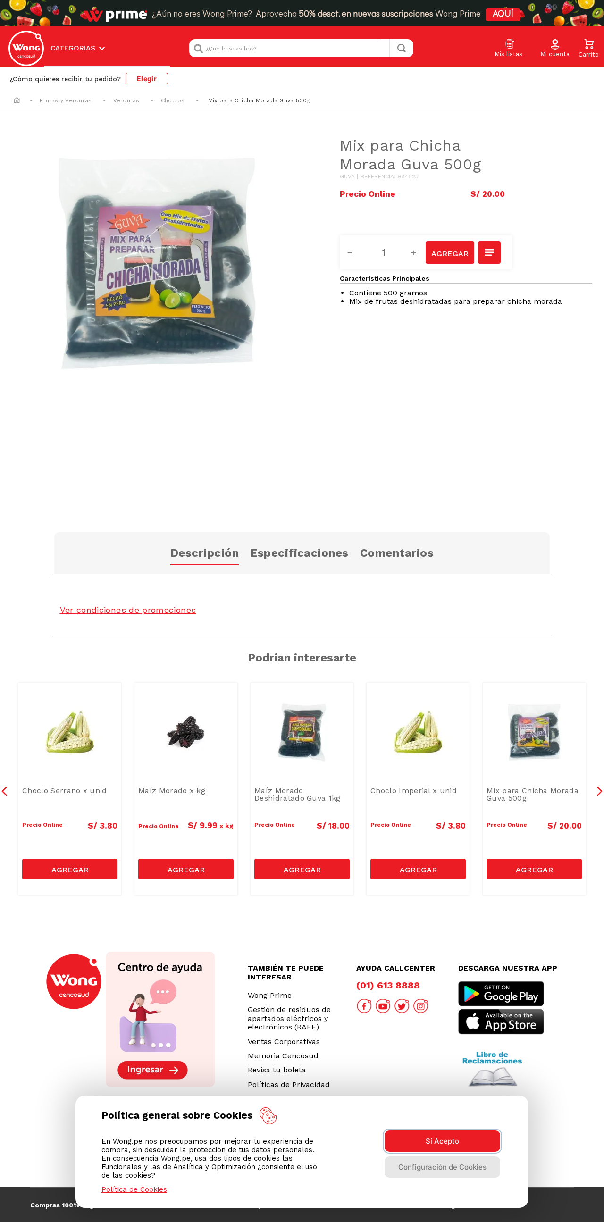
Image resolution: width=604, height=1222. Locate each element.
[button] (554, 48)
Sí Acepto (442, 1141)
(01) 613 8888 (388, 985)
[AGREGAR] (450, 252)
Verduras (126, 100)
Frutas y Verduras (66, 100)
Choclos (173, 100)
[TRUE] (69, 869)
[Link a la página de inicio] (16, 101)
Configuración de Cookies (442, 1167)
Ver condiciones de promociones (128, 610)
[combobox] (301, 48)
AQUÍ (503, 14)
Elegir (147, 79)
